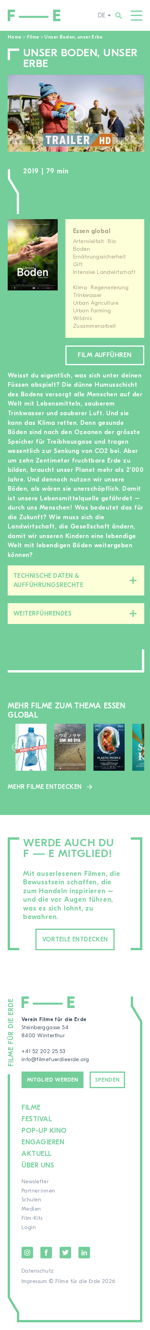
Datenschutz (38, 1271)
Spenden (107, 1080)
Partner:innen (38, 1191)
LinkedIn (84, 1252)
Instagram (27, 1252)
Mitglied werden (52, 1080)
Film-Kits (32, 1218)
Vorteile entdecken (75, 939)
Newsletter (35, 1182)
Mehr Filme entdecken (45, 786)
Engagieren (43, 1142)
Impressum (34, 1281)
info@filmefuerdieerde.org (55, 1060)
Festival (37, 1119)
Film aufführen (105, 355)
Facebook (46, 1252)
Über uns (38, 1165)
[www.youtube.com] (76, 113)
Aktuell (37, 1154)
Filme (33, 37)
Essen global (91, 231)
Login (29, 1227)
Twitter (65, 1252)
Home (14, 37)
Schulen (31, 1200)
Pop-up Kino (44, 1131)
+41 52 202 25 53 (43, 1051)
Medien (31, 1209)
